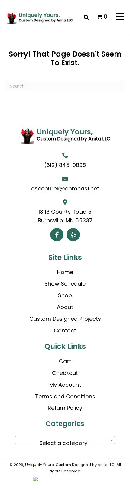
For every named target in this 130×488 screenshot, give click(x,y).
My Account (65, 384)
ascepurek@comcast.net (65, 188)
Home (65, 272)
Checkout (65, 373)
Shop (65, 295)
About (65, 307)
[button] (56, 234)
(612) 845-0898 (65, 165)
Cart (65, 361)
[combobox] (65, 440)
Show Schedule (65, 283)
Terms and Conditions (65, 396)
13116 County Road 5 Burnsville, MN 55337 (65, 216)
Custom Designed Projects (65, 319)
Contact (65, 330)
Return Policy (65, 408)
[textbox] (65, 443)
